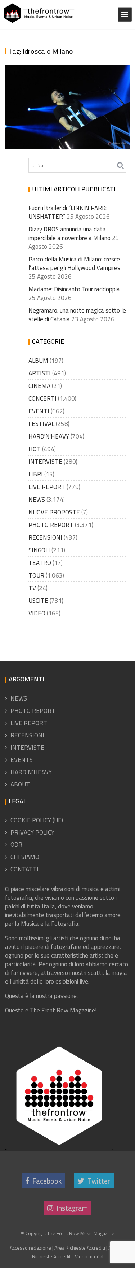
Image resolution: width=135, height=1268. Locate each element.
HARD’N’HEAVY (31, 772)
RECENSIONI (45, 537)
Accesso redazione (30, 1247)
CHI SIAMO (24, 857)
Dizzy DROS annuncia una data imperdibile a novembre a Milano (69, 234)
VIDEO (36, 613)
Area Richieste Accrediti (79, 1247)
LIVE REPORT (46, 487)
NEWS (36, 499)
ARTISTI (39, 373)
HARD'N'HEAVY (48, 436)
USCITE (38, 600)
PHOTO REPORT (50, 525)
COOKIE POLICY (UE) (36, 820)
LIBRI (35, 474)
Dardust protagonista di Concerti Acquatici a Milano (64, 118)
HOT (34, 449)
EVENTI (38, 411)
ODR (16, 844)
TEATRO (39, 562)
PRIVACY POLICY (32, 832)
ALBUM (38, 360)
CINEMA (39, 386)
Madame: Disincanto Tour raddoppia (74, 289)
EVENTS (21, 759)
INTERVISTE (45, 461)
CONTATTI (24, 869)
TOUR (36, 575)
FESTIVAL (41, 423)
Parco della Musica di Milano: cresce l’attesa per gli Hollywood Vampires (74, 263)
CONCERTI (42, 398)
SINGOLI (39, 550)
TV (32, 588)
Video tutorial (89, 1256)
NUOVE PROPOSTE (54, 512)
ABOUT (20, 784)
